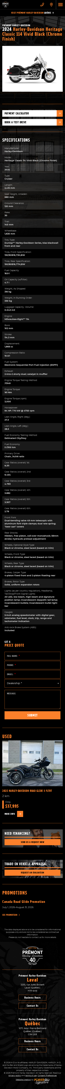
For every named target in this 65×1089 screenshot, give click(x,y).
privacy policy (14, 1075)
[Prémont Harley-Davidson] (19, 4)
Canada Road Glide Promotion (23, 901)
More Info (10, 813)
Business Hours (32, 997)
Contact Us (32, 1005)
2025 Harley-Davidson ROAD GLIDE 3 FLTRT (27, 791)
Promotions (14, 893)
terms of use (31, 1075)
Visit (31, 13)
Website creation (23, 1080)
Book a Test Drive (15, 122)
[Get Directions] (51, 4)
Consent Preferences (47, 1075)
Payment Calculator (17, 113)
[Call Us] (42, 4)
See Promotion (9, 915)
